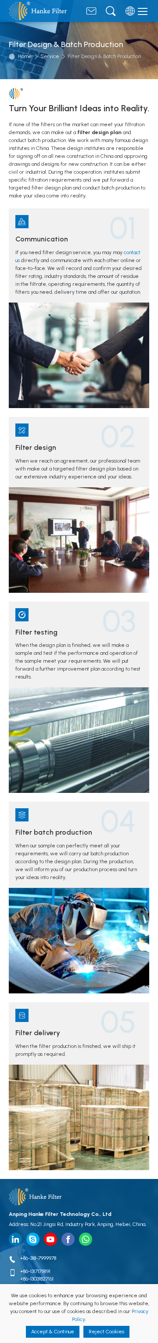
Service (49, 56)
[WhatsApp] (85, 1239)
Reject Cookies (106, 1331)
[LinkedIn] (15, 1239)
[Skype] (33, 1239)
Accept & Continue (52, 1331)
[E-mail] (91, 13)
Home (25, 56)
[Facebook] (68, 1239)
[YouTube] (50, 1239)
